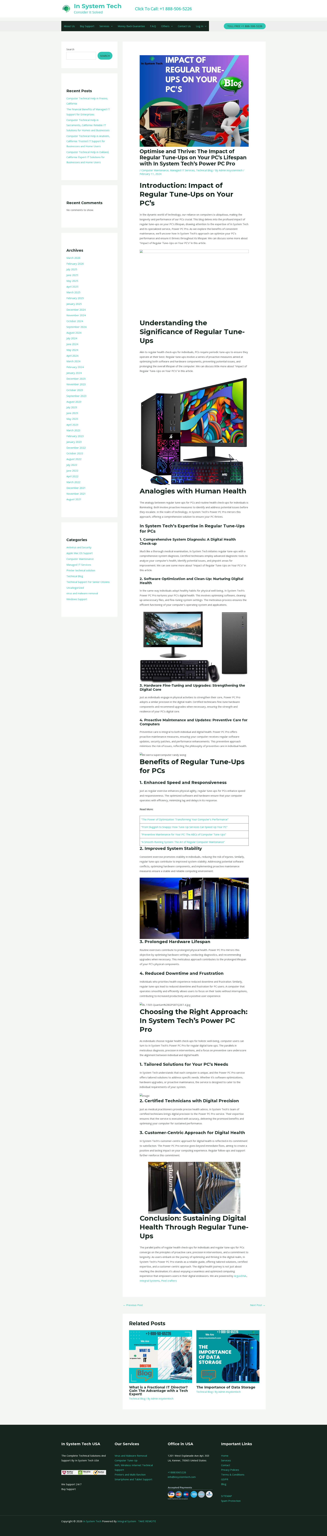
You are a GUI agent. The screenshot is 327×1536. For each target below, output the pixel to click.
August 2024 (73, 332)
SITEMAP (226, 1496)
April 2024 (72, 355)
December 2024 (76, 309)
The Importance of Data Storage (225, 1387)
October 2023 (74, 390)
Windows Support (76, 599)
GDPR (224, 1479)
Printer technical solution (80, 570)
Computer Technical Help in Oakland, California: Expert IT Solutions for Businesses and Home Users (87, 157)
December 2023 (76, 378)
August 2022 (73, 459)
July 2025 (71, 269)
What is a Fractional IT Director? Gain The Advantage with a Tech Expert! (158, 1390)
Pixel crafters (169, 1280)
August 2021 (73, 499)
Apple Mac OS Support (79, 553)
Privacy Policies (230, 1469)
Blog (223, 1484)
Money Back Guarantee (131, 26)
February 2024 (75, 367)
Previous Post (133, 1305)
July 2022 (71, 465)
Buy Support (87, 26)
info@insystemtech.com (182, 1477)
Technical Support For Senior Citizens (88, 582)
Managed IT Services (78, 564)
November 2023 (76, 384)
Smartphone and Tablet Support (133, 1479)
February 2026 (75, 263)
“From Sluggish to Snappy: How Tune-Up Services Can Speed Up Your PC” (184, 827)
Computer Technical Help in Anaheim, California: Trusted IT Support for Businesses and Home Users (88, 141)
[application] (111, 26)
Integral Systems (150, 1280)
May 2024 (72, 349)
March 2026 (73, 257)
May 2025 (72, 280)
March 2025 (73, 292)
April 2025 (72, 286)
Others (165, 26)
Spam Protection (231, 1500)
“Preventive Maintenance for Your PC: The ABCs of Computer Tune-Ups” (183, 834)
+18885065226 (177, 1472)
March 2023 (73, 430)
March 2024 (73, 361)
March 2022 (73, 482)
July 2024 (71, 338)
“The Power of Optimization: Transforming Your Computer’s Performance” (184, 819)
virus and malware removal (82, 593)
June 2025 (72, 275)
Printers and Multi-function (130, 1474)
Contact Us (184, 26)
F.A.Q (153, 26)
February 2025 (75, 298)
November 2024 (76, 315)
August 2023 (73, 401)
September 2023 (76, 396)
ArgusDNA (240, 1276)
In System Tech (98, 6)
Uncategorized (75, 587)
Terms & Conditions (232, 1474)
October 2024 (74, 321)
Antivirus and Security (78, 547)
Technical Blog (74, 576)
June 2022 (72, 470)
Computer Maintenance (80, 559)
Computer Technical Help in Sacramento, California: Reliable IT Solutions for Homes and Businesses (88, 125)
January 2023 (74, 442)
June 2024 (72, 344)
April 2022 (72, 476)
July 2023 (71, 407)
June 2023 (72, 413)
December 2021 (76, 488)
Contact (225, 1465)
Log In (199, 26)
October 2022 (74, 453)
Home (224, 1455)
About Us (69, 26)
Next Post (257, 1305)
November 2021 (76, 493)
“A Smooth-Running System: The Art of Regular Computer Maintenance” (183, 842)
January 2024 (74, 373)
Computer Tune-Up (126, 1460)
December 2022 (76, 447)
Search (70, 49)
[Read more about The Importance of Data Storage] (227, 1356)
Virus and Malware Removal (131, 1455)
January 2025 (74, 303)
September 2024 (76, 326)
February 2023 (75, 436)
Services (104, 26)
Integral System (126, 1521)
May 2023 (72, 419)
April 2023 (72, 424)
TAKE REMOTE (147, 1521)
